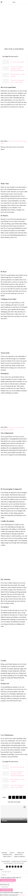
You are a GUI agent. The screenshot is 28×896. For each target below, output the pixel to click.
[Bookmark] (24, 807)
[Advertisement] (14, 36)
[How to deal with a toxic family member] (14, 814)
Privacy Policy (19, 854)
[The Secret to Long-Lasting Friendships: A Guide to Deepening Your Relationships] (5, 68)
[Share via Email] (24, 797)
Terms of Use (20, 852)
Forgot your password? (6, 883)
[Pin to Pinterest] (20, 797)
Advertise (4, 852)
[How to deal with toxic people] (5, 62)
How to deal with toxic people (17, 62)
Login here (22, 895)
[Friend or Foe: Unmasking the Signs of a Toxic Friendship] (5, 81)
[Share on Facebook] (13, 797)
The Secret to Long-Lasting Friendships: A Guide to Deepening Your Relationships (17, 68)
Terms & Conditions (19, 856)
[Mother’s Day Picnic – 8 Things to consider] (5, 75)
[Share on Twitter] (17, 797)
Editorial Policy (7, 854)
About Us (12, 852)
